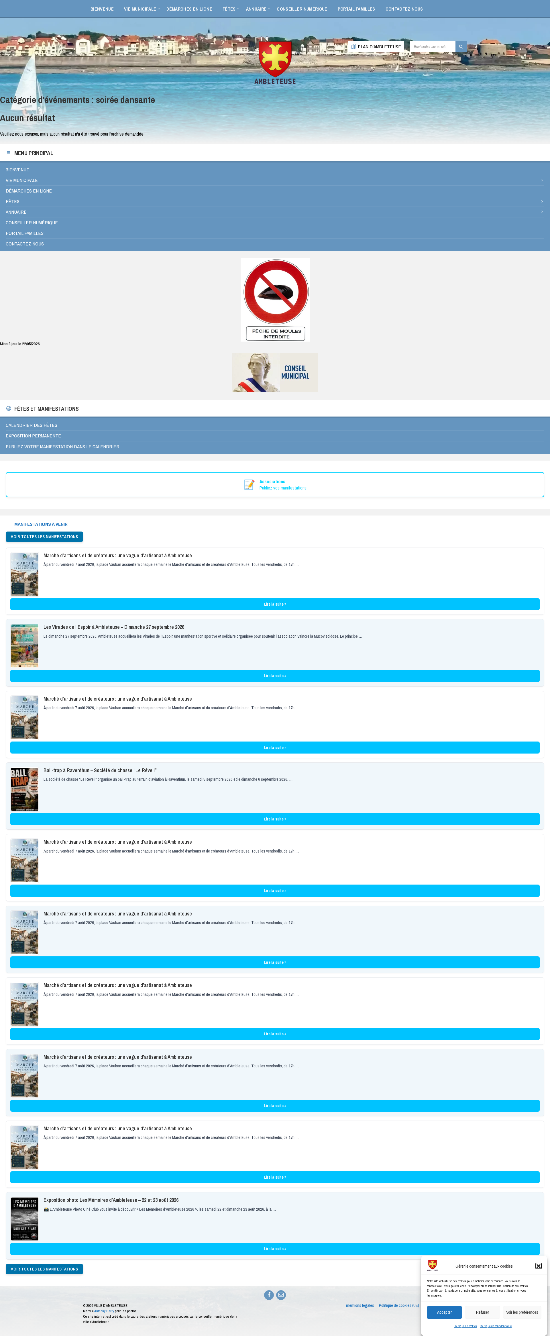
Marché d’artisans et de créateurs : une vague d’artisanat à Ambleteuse (118, 555)
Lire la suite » (275, 604)
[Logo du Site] (275, 83)
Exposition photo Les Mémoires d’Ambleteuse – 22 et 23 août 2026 (111, 1200)
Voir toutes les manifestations (44, 536)
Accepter (444, 1312)
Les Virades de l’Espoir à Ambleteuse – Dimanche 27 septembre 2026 (114, 627)
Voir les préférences (522, 1312)
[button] (538, 1266)
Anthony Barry (104, 1311)
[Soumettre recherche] (461, 46)
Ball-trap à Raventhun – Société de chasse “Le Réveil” (100, 770)
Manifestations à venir (41, 524)
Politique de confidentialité (496, 1326)
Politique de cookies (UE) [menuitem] (399, 1305)
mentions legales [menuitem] (360, 1305)
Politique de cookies (465, 1326)
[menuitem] (102, 8)
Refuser (482, 1312)
